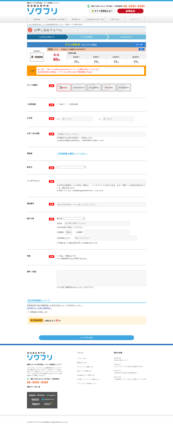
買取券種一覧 (76, 19)
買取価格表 (36, 19)
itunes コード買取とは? (84, 371)
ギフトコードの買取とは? (85, 367)
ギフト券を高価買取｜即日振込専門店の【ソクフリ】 (53, 422)
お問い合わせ (115, 19)
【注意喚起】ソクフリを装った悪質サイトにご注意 (130, 378)
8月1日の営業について (121, 359)
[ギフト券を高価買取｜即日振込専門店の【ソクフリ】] (39, 356)
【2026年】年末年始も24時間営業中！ (126, 372)
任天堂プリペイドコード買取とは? (88, 379)
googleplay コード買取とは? (86, 375)
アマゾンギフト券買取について (87, 383)
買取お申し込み (82, 362)
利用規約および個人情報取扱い (39, 308)
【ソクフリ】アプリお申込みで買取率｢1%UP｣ (128, 365)
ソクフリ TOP (81, 358)
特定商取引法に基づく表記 (95, 19)
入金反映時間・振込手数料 (56, 19)
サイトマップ (134, 19)
